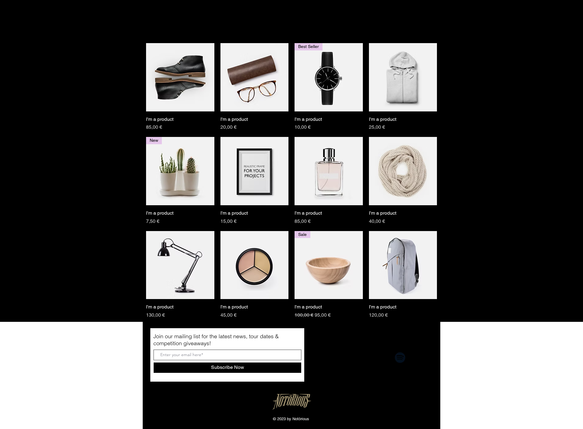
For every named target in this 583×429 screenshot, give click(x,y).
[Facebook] (334, 357)
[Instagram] (356, 357)
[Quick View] (180, 77)
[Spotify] (400, 357)
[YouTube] (378, 357)
